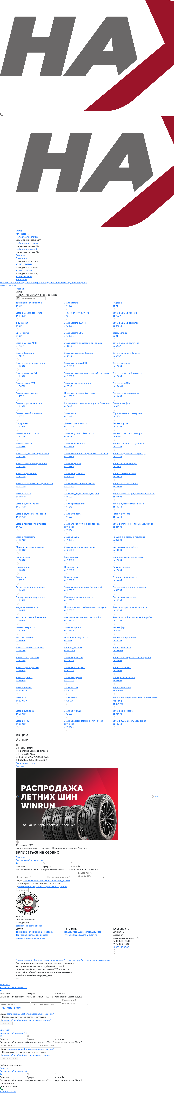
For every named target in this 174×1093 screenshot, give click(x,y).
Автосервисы (22, 233)
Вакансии (20, 255)
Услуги (19, 230)
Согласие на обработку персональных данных (86, 960)
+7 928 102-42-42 (24, 264)
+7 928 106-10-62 (24, 270)
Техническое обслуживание (30, 931)
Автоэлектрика (37, 938)
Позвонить (21, 258)
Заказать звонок (34, 925)
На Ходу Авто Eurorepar (27, 236)
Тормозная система (26, 934)
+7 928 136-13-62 (24, 276)
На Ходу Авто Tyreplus (27, 243)
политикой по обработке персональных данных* (42, 886)
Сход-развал (42, 934)
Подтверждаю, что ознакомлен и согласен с (42, 885)
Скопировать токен (25, 763)
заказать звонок (8, 285)
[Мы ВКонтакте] (17, 956)
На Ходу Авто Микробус (27, 249)
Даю (44, 880)
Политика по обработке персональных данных (39, 960)
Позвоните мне (8, 1058)
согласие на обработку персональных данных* (46, 880)
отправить (22, 890)
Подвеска (48, 931)
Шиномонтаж (23, 938)
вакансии (20, 925)
